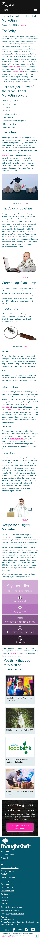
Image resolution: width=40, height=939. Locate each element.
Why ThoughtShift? (8, 877)
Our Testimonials (7, 887)
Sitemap (14, 936)
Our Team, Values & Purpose (11, 881)
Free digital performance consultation (20, 827)
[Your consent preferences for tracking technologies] (37, 936)
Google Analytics (7, 871)
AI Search (4, 858)
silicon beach (18, 72)
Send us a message (15, 907)
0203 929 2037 (15, 910)
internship (5, 155)
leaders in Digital (14, 67)
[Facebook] (13, 929)
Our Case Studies (7, 891)
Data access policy (6, 936)
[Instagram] (20, 929)
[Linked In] (7, 929)
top (37, 470)
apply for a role (15, 653)
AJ (9, 537)
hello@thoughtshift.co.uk (15, 914)
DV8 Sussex (8, 237)
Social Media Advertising (10, 868)
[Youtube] (33, 929)
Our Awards (5, 884)
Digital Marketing (7, 855)
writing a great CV (14, 409)
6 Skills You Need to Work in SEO (19, 730)
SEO (2, 861)
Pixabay (25, 203)
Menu (5, 10)
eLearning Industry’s (17, 439)
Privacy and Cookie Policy (32, 935)
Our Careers (5, 894)
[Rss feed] (26, 929)
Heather (23, 25)
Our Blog (4, 901)
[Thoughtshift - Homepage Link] (20, 4)
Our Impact (5, 897)
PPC (2, 864)
